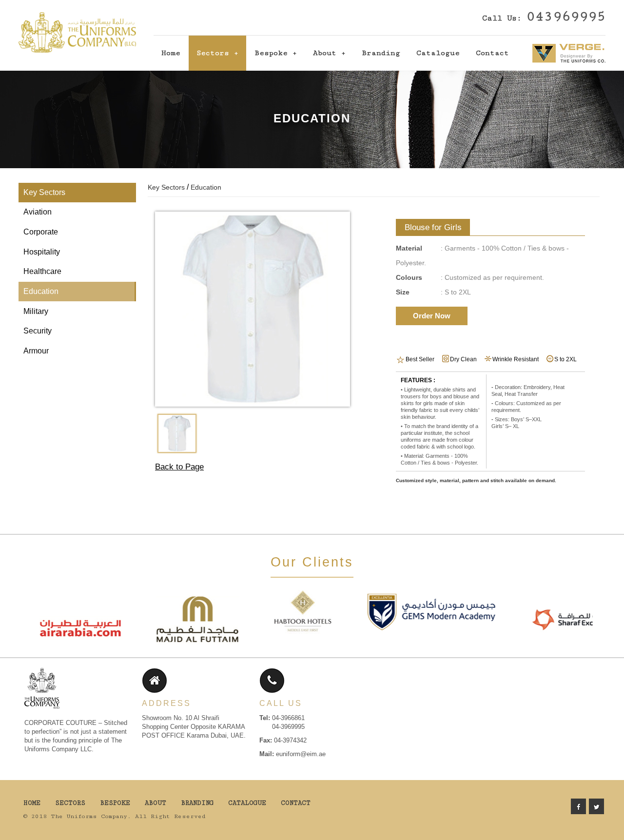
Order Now (431, 316)
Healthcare (42, 271)
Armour (36, 351)
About (324, 53)
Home (170, 53)
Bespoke (271, 53)
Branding (381, 53)
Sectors (212, 53)
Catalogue (438, 53)
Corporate (40, 232)
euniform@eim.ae (301, 754)
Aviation (37, 212)
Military (35, 311)
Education (40, 291)
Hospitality (41, 252)
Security (37, 331)
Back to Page (179, 467)
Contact (492, 53)
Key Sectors (44, 192)
